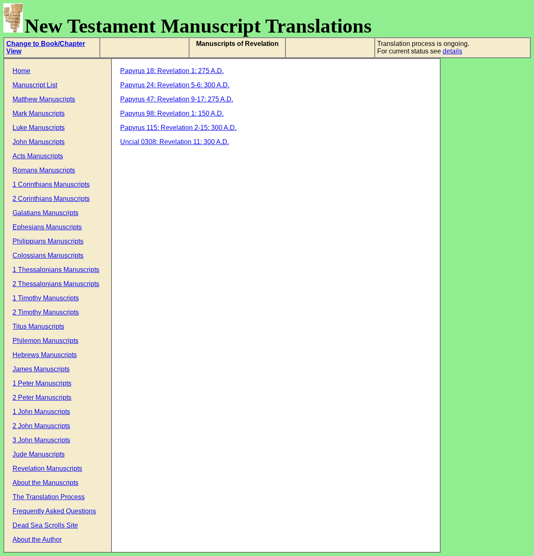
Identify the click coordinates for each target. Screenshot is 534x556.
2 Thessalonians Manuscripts (56, 283)
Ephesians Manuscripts (47, 227)
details (452, 51)
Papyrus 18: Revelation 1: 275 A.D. (172, 70)
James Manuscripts (41, 369)
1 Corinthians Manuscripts (51, 184)
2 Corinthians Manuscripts (51, 198)
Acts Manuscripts (38, 156)
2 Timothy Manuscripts (46, 312)
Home (21, 70)
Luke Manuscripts (39, 127)
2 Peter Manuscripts (42, 397)
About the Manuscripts (45, 482)
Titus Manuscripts (38, 326)
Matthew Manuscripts (44, 99)
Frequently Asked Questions (54, 511)
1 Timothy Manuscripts (46, 298)
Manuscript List (35, 85)
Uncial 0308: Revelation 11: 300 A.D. (174, 141)
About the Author (37, 539)
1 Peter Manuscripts (42, 383)
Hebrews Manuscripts (45, 354)
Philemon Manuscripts (45, 340)
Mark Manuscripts (39, 113)
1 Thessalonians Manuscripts (56, 269)
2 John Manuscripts (41, 425)
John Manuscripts (39, 141)
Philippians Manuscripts (48, 241)
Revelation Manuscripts (47, 468)
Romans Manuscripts (44, 170)
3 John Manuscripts (41, 440)
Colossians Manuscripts (48, 255)
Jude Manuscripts (39, 454)
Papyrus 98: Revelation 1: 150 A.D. (172, 113)
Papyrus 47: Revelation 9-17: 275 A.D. (176, 99)
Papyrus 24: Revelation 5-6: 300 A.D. (174, 85)
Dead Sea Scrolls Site (45, 525)
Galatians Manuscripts (45, 212)
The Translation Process (49, 496)
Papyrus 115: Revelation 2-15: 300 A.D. (178, 127)
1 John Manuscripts (41, 411)
